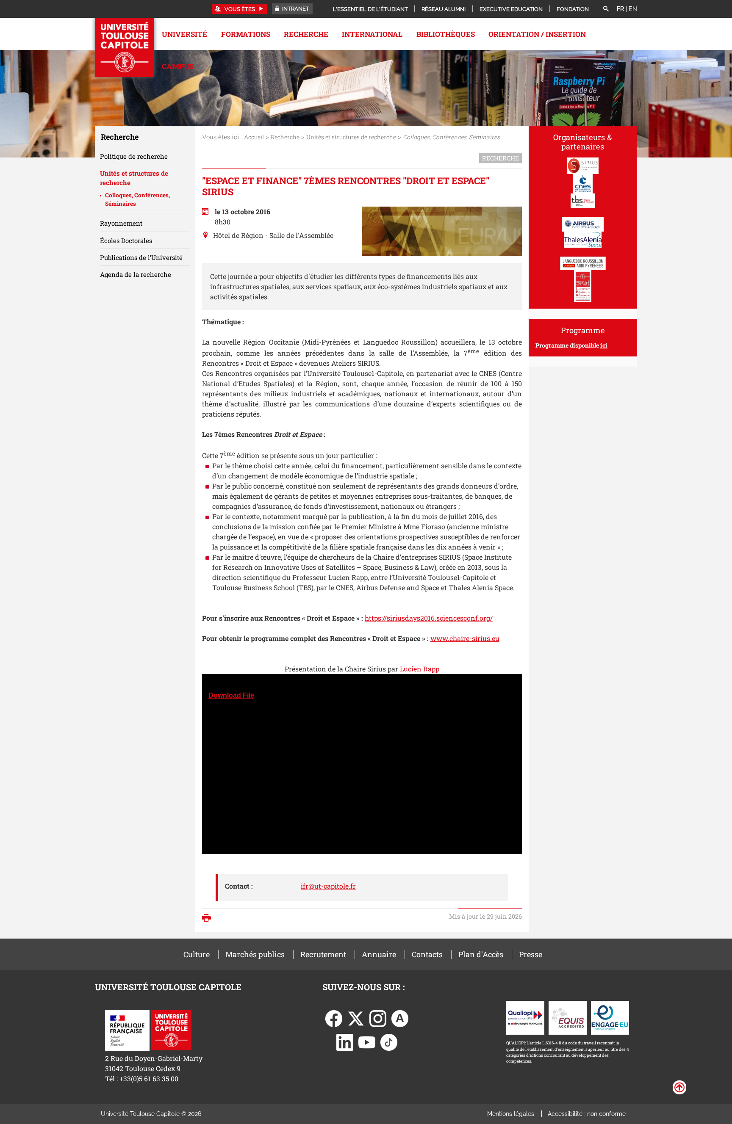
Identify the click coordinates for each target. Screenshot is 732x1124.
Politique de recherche (134, 156)
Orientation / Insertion (537, 34)
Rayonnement (121, 223)
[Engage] (610, 1017)
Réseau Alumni (443, 9)
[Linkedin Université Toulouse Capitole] (344, 1041)
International (372, 34)
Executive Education (511, 9)
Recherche (306, 34)
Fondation (573, 9)
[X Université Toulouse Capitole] (355, 1018)
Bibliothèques (445, 34)
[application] (362, 764)
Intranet (295, 9)
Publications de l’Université (141, 257)
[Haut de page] (679, 1086)
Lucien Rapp (419, 668)
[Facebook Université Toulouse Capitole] (333, 1018)
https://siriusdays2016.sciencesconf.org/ (429, 617)
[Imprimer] (208, 919)
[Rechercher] (605, 9)
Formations (245, 34)
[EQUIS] (568, 1017)
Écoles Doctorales (126, 240)
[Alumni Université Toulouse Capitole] (399, 1018)
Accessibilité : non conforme (587, 1113)
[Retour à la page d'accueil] (124, 47)
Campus (178, 66)
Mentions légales (510, 1113)
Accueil (254, 137)
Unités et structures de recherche (351, 137)
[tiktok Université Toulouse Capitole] (388, 1041)
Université (184, 34)
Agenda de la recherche (135, 274)
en (633, 9)
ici (603, 345)
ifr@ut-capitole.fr (328, 885)
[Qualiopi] (525, 1017)
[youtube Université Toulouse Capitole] (366, 1041)
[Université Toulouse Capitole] (171, 1029)
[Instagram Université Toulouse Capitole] (377, 1018)
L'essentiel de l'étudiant (370, 9)
